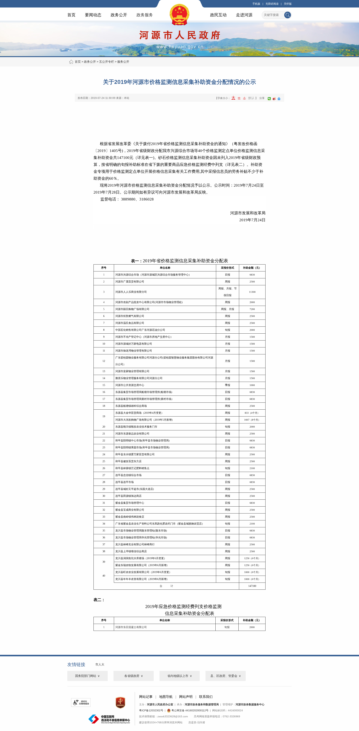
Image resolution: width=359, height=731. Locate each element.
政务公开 (119, 15)
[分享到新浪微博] (274, 98)
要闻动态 (93, 15)
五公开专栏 (106, 61)
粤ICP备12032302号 (151, 710)
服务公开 (123, 61)
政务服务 (144, 15)
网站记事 (146, 697)
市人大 (99, 664)
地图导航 (166, 697)
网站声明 (186, 697)
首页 (71, 15)
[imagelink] (81, 702)
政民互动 (218, 15)
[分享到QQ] (278, 98)
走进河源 (244, 15)
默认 (251, 98)
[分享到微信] (269, 98)
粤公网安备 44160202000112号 (189, 710)
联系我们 (206, 697)
